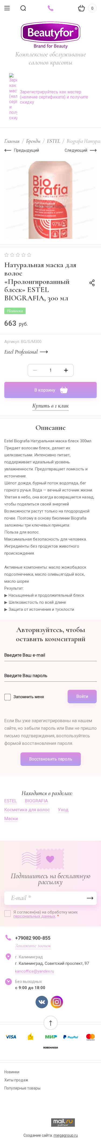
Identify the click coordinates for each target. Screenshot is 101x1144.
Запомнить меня (28, 696)
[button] (50, 1023)
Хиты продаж (16, 1080)
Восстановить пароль (50, 759)
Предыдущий (26, 150)
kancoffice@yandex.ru (34, 971)
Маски (11, 818)
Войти (82, 696)
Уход (63, 809)
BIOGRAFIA (36, 800)
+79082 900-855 (32, 938)
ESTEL (53, 141)
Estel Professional (21, 352)
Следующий (76, 150)
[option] (50, 200)
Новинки (11, 1072)
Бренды (33, 141)
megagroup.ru (66, 1135)
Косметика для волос (27, 809)
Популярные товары (22, 1088)
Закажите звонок (33, 945)
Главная (12, 141)
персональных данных (34, 916)
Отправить (90, 898)
